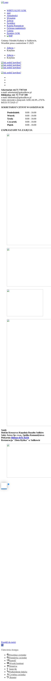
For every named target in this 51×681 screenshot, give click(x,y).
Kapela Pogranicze (15, 25)
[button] (2, 645)
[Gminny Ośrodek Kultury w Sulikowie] (25, 2)
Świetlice (11, 23)
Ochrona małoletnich (16, 28)
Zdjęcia (10, 48)
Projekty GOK (13, 33)
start (8, 13)
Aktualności (12, 15)
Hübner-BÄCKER (20, 437)
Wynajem (11, 18)
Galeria (10, 31)
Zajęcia (10, 20)
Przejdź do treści (8, 642)
